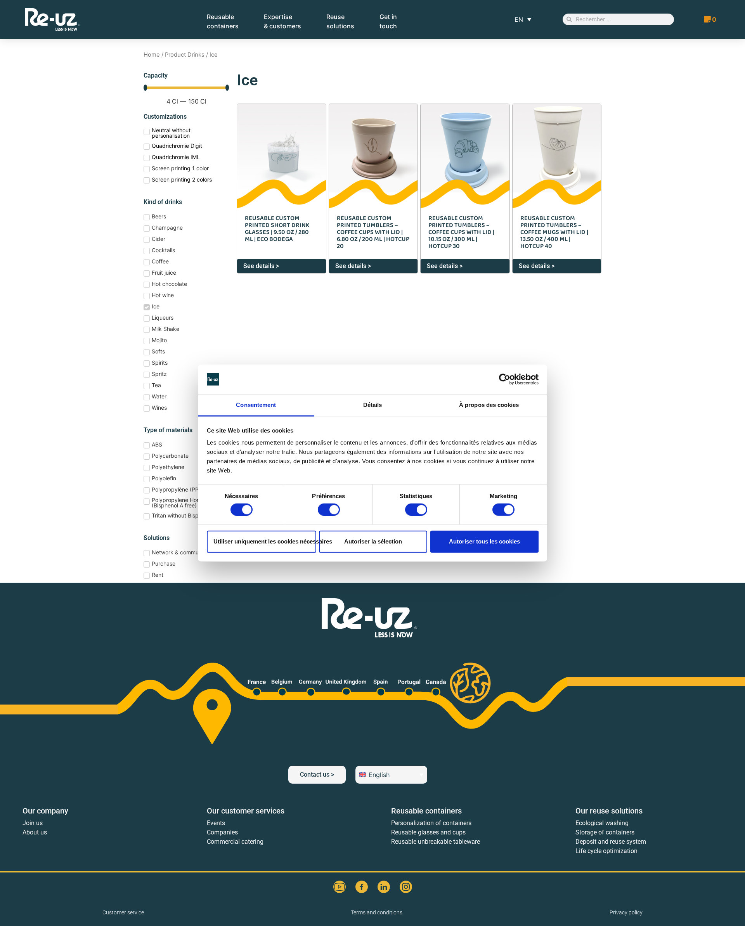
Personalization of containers (431, 823)
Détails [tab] (372, 405)
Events (216, 823)
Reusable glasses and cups (428, 832)
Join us (33, 823)
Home (152, 54)
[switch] (329, 509)
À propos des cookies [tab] (489, 405)
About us (35, 832)
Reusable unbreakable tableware (435, 841)
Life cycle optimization (606, 851)
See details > (261, 266)
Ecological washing (602, 823)
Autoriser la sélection (373, 541)
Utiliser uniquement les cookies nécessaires (264, 541)
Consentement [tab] (256, 405)
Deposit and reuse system (610, 841)
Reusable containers (426, 810)
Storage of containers (604, 832)
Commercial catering (235, 841)
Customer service (123, 912)
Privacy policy (626, 912)
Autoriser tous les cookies (484, 541)
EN (519, 19)
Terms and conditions (376, 912)
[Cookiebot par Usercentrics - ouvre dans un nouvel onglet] (505, 379)
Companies (222, 832)
